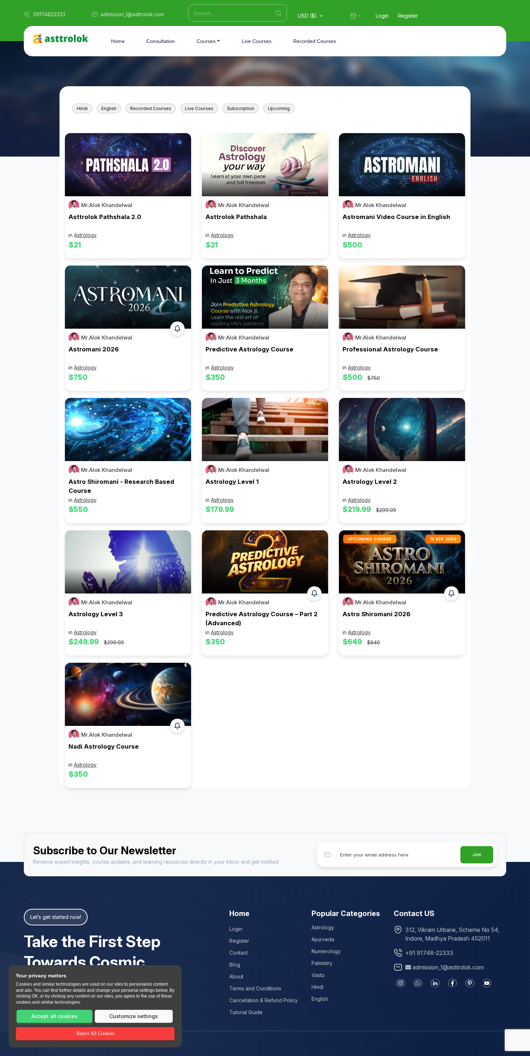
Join (476, 854)
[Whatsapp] (418, 983)
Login (382, 16)
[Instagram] (400, 983)
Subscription (240, 108)
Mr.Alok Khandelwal (106, 205)
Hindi (82, 108)
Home (118, 41)
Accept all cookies (54, 1016)
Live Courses (256, 41)
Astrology (85, 235)
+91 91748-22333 (429, 952)
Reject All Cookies (95, 1033)
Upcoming (279, 108)
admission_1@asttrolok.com (448, 967)
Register (408, 16)
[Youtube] (487, 983)
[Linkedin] (435, 983)
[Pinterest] (469, 983)
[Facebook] (452, 983)
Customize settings (133, 1016)
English (108, 108)
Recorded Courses (314, 41)
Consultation (160, 41)
